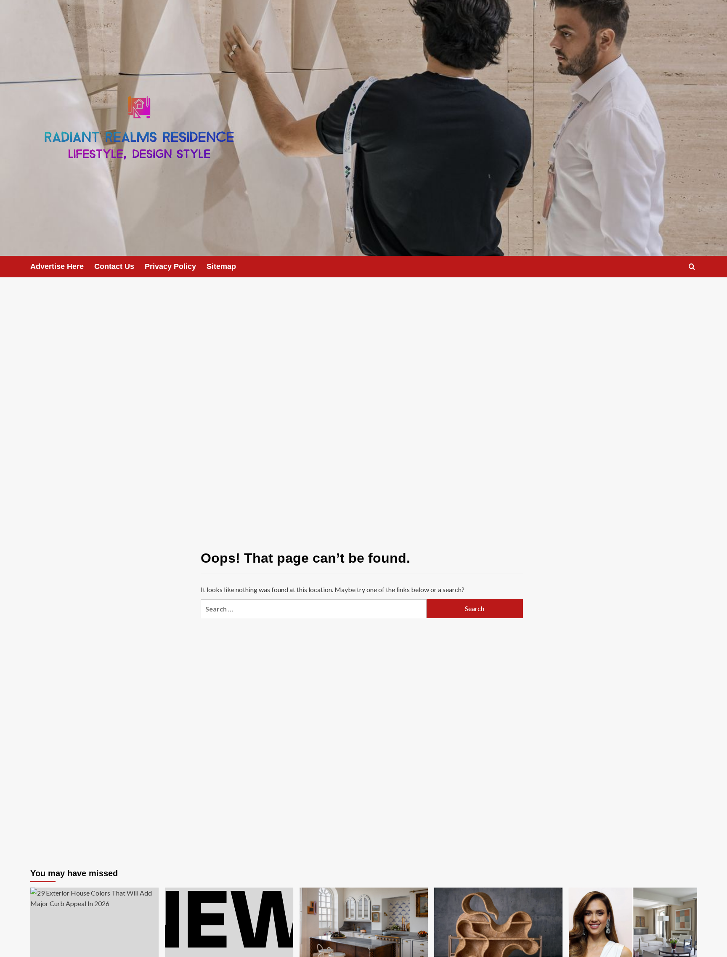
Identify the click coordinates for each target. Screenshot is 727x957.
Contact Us (114, 266)
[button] (692, 266)
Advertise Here (57, 266)
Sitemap (221, 266)
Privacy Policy (170, 266)
